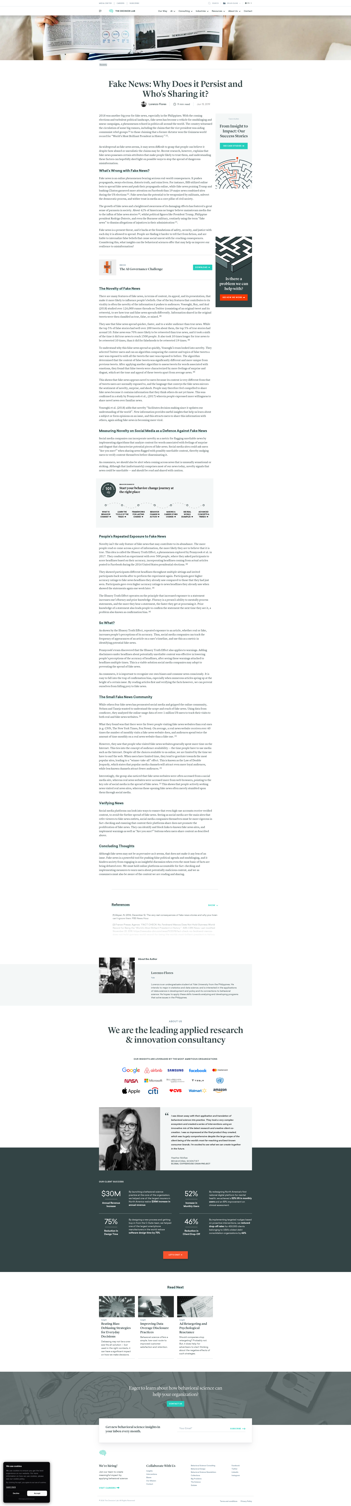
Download (201, 267)
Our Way (162, 11)
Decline (16, 1493)
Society (103, 64)
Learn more (11, 1487)
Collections (195, 1475)
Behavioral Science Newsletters (203, 1472)
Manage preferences (27, 1499)
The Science (196, 1482)
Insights (149, 1471)
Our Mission (151, 1481)
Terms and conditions (228, 1501)
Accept (37, 1493)
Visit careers (107, 1488)
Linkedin (235, 1472)
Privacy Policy (246, 1501)
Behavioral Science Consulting (203, 1465)
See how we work (232, 297)
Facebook (236, 1465)
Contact (248, 11)
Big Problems (196, 1479)
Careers (120, 3)
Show (211, 905)
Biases (148, 1477)
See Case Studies (232, 146)
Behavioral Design (198, 1469)
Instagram (236, 1475)
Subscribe (134, 3)
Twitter (234, 1469)
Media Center (105, 3)
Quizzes (194, 1485)
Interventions (151, 1474)
